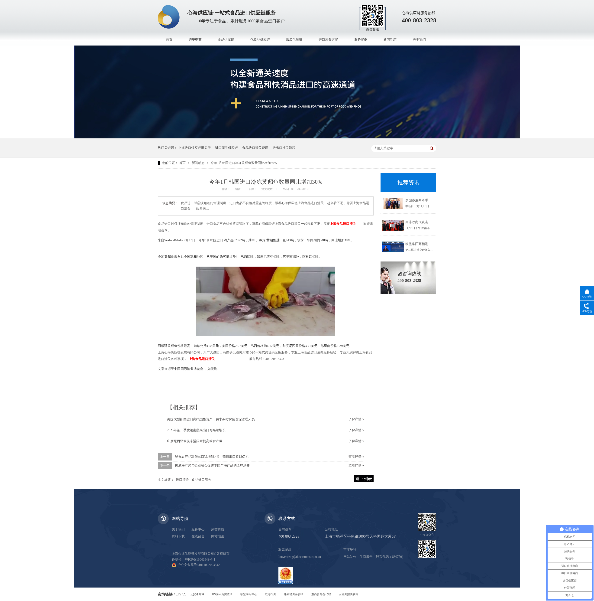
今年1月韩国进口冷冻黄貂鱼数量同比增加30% (244, 163)
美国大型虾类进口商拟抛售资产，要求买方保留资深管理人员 (211, 419)
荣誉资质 (217, 529)
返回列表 (363, 478)
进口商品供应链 (226, 148)
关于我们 (419, 39)
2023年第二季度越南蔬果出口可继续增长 (196, 430)
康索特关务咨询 (293, 594)
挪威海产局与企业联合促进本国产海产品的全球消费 (212, 465)
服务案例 (360, 39)
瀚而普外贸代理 (321, 594)
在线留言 (197, 536)
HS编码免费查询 (222, 594)
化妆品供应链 (260, 39)
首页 (169, 39)
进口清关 (182, 479)
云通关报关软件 (348, 594)
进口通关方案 (328, 39)
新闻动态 (390, 39)
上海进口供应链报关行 (194, 148)
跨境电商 (195, 39)
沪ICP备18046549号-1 (200, 559)
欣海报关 (270, 594)
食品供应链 (226, 39)
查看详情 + (356, 456)
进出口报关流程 (284, 148)
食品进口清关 (201, 479)
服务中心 (197, 529)
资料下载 (178, 536)
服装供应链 (294, 39)
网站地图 (217, 536)
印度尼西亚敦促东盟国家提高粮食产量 (194, 441)
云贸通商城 (197, 594)
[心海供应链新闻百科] (297, 137)
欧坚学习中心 (248, 594)
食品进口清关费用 (255, 148)
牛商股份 (366, 557)
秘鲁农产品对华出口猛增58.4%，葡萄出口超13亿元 (212, 456)
